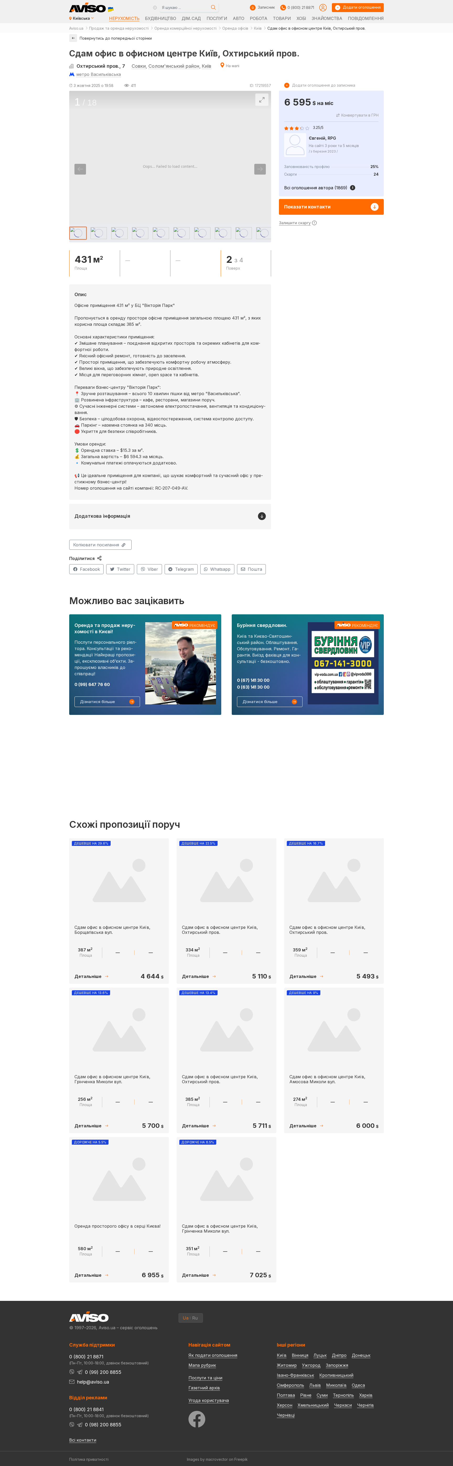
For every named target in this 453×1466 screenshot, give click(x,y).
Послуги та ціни (205, 1377)
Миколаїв (336, 1385)
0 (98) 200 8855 (103, 1424)
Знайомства (327, 18)
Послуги (217, 18)
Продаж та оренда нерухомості (119, 28)
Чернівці (286, 1415)
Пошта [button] (255, 569)
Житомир (287, 1365)
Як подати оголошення (212, 1355)
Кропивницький (336, 1375)
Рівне (305, 1395)
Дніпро (339, 1355)
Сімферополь (290, 1385)
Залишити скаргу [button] (295, 222)
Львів (315, 1385)
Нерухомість (124, 18)
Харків (366, 1395)
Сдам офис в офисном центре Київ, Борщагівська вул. (112, 930)
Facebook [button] (90, 569)
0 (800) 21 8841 (86, 1409)
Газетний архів (204, 1388)
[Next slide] (260, 169)
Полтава (286, 1395)
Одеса (358, 1385)
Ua (185, 1318)
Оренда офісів (235, 28)
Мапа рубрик (202, 1365)
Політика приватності (89, 1459)
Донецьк (361, 1355)
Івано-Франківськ (295, 1375)
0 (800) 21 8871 (301, 7)
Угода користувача (208, 1400)
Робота (258, 18)
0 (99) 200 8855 (103, 1372)
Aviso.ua (76, 28)
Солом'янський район (173, 66)
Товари (282, 18)
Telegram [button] (184, 569)
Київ (206, 66)
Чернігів (365, 1405)
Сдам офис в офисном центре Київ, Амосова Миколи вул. (327, 1079)
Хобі (301, 18)
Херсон (284, 1405)
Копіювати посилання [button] (96, 544)
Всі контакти (82, 1440)
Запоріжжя (337, 1365)
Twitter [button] (124, 569)
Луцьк (320, 1355)
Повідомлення (366, 18)
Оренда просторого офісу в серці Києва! (117, 1226)
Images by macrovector (207, 1459)
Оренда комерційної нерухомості (185, 28)
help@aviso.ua (93, 1382)
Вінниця (300, 1355)
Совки (139, 66)
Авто (238, 18)
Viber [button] (153, 569)
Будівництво (160, 18)
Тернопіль (343, 1395)
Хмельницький (313, 1405)
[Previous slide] (80, 169)
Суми (322, 1395)
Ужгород (311, 1365)
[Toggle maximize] (261, 99)
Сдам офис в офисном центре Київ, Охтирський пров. (220, 930)
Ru (195, 1318)
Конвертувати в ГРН (360, 115)
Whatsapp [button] (220, 569)
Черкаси (343, 1405)
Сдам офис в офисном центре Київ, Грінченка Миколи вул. (112, 1079)
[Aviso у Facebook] (222, 1417)
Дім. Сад (191, 18)
